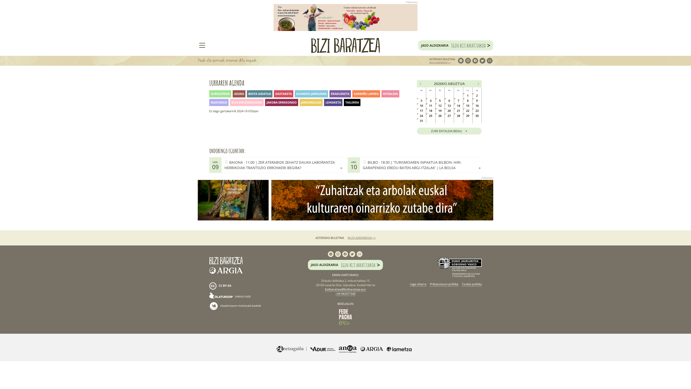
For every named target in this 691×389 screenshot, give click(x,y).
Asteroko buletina (442, 59)
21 (458, 111)
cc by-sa (224, 286)
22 (467, 111)
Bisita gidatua (259, 94)
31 (421, 121)
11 (430, 106)
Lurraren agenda (226, 83)
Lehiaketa (333, 102)
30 (477, 116)
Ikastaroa (219, 102)
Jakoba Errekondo (282, 102)
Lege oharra (418, 284)
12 (440, 106)
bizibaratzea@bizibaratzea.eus (345, 289)
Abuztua (456, 84)
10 (421, 106)
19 (440, 111)
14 (458, 106)
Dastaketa (283, 94)
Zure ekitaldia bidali (446, 131)
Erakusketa (340, 94)
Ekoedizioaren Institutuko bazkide (240, 305)
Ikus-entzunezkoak (246, 102)
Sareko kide (242, 296)
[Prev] (420, 83)
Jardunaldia (311, 102)
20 (449, 111)
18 (430, 111)
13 (449, 106)
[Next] (478, 83)
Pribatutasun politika (444, 284)
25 (430, 116)
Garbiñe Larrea (366, 94)
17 (421, 111)
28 (458, 116)
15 (467, 106)
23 (477, 111)
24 (421, 116)
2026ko (440, 84)
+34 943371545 (345, 294)
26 (440, 116)
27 (449, 116)
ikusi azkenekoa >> (440, 62)
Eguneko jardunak (311, 94)
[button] (283, 165)
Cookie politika (472, 284)
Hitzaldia (390, 94)
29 (467, 116)
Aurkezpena (220, 94)
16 (477, 106)
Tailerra (352, 102)
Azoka (239, 94)
